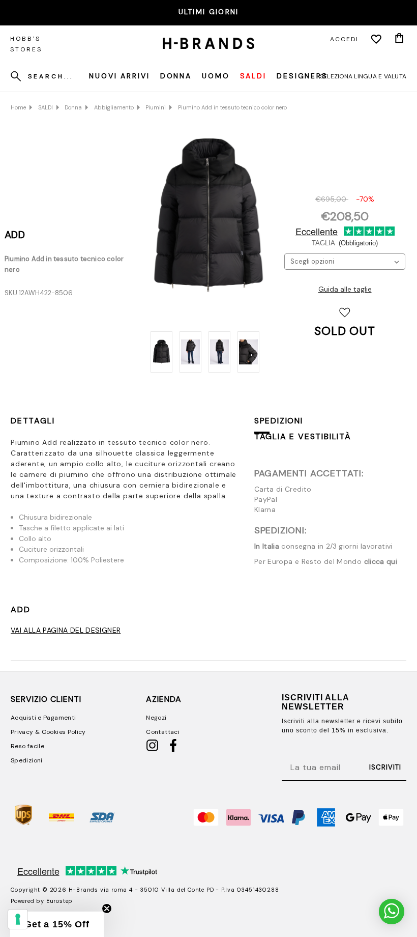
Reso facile (27, 746)
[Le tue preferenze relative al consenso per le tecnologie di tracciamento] (17, 919)
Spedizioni (278, 420)
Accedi (344, 39)
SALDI (253, 75)
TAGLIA (345, 243)
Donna (176, 75)
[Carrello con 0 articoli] (399, 39)
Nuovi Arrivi (119, 75)
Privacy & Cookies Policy (48, 732)
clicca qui (381, 561)
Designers (302, 75)
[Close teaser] (107, 908)
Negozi (156, 718)
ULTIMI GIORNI (208, 11)
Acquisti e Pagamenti (43, 718)
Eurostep (59, 900)
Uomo (216, 75)
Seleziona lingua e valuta (363, 76)
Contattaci (163, 732)
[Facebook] (173, 750)
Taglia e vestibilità (302, 436)
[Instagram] (152, 750)
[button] (57, 924)
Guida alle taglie (345, 289)
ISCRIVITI (385, 767)
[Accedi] (376, 39)
